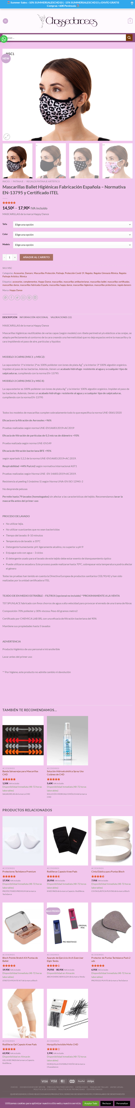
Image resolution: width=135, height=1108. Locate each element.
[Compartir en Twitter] (17, 297)
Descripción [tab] (9, 317)
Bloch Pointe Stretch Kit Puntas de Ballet (20, 959)
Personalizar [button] (122, 1103)
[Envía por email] (23, 297)
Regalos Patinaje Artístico (43, 181)
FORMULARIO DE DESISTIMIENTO (109, 1094)
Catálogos (81, 1087)
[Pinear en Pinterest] (29, 297)
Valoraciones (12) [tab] (61, 317)
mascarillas (57, 281)
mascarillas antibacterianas (76, 281)
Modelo (6, 244)
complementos (30, 281)
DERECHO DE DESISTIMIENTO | (78, 1094)
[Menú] (5, 21)
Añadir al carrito (36, 257)
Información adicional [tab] (34, 317)
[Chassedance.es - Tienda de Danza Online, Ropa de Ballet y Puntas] (67, 21)
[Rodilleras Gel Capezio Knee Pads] (23, 1013)
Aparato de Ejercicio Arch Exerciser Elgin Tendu (65, 959)
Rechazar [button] (106, 1103)
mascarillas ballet (98, 281)
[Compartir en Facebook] (11, 297)
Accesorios (19, 273)
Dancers (29, 273)
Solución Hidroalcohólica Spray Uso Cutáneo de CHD (65, 773)
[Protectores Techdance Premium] (23, 840)
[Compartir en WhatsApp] (5, 297)
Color (5, 234)
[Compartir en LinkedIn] (35, 297)
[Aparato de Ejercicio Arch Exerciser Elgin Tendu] (67, 927)
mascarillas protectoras (105, 285)
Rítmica (23, 276)
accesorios (17, 281)
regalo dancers (124, 285)
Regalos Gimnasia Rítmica (106, 273)
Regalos (89, 273)
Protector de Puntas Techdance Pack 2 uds (110, 959)
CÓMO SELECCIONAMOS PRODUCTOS (45, 1094)
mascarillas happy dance (60, 285)
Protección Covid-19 (74, 273)
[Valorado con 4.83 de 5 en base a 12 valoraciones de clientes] (67, 202)
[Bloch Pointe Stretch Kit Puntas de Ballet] (23, 927)
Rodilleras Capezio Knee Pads (62, 871)
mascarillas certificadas (118, 281)
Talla (4, 224)
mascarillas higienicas (83, 285)
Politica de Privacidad (71, 1089)
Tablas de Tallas (99, 1087)
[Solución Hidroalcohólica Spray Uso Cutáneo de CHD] (67, 740)
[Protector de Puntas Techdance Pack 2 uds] (112, 927)
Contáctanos (94, 1089)
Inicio (6, 181)
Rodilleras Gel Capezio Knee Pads (19, 1044)
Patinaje (18, 181)
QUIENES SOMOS (18, 1094)
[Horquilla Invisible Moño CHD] (67, 1013)
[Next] (126, 94)
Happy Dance (44, 281)
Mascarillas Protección (44, 273)
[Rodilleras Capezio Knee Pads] (67, 840)
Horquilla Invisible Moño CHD (62, 1044)
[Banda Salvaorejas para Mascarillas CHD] (23, 740)
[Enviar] (129, 37)
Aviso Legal (116, 1087)
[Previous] (9, 94)
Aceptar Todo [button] (90, 1103)
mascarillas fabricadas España (34, 285)
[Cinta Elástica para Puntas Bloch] (112, 840)
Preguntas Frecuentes (60, 1087)
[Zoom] (7, 137)
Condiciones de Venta (32, 1087)
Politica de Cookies (45, 1089)
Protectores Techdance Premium (19, 871)
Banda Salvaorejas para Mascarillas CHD (20, 773)
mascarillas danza (10, 285)
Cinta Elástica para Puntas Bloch (107, 871)
